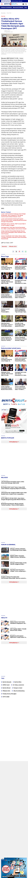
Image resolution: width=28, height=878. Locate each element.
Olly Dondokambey (19, 691)
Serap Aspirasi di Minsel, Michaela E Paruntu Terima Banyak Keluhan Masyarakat (6, 339)
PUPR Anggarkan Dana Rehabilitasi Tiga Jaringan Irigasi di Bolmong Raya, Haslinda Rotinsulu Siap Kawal (21, 310)
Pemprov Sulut (17, 688)
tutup (3, 858)
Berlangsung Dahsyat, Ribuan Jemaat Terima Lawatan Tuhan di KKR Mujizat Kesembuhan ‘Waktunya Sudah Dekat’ (12, 504)
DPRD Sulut (6, 685)
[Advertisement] (14, 459)
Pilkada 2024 (13, 246)
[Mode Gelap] (23, 4)
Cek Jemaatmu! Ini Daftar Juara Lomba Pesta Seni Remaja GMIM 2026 (12, 482)
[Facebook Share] (13, 251)
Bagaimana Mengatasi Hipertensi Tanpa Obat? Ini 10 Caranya (18, 636)
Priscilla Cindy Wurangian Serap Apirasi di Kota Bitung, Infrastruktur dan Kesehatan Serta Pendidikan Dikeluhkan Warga (20, 325)
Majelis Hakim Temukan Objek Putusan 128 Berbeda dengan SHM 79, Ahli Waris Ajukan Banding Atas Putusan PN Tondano (18, 556)
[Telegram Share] (22, 251)
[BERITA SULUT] (11, 4)
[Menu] (2, 4)
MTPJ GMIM (6, 696)
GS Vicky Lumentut (18, 685)
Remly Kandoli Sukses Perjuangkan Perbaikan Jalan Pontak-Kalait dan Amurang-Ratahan (6, 310)
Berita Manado (7, 682)
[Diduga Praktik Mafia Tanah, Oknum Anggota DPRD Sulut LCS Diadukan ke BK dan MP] (5, 564)
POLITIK (3, 16)
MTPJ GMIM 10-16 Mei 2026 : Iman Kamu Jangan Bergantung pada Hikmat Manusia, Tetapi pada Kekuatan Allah (13, 498)
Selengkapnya (13, 441)
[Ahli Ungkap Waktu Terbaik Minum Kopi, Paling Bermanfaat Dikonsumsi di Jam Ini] (5, 630)
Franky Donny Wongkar (9, 693)
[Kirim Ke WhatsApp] (25, 251)
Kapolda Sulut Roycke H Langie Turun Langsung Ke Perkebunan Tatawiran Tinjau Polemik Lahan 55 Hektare (18, 570)
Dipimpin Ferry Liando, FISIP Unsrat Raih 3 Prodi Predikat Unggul (13, 224)
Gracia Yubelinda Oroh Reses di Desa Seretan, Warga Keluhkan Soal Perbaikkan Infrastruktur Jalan (21, 339)
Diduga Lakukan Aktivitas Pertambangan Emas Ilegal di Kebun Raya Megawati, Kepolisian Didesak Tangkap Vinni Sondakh (18, 549)
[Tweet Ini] (16, 251)
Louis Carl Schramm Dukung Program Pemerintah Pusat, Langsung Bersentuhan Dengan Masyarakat (14, 220)
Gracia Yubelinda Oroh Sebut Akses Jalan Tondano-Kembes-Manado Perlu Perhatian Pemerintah (14, 237)
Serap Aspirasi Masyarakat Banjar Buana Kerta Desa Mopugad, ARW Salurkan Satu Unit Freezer (13, 232)
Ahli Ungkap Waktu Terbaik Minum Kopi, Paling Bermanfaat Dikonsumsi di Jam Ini (18, 629)
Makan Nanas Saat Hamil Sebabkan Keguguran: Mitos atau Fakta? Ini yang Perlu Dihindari (18, 622)
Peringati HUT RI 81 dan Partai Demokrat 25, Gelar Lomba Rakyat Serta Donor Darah (13, 228)
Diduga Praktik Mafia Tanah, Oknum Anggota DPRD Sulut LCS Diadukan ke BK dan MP (18, 563)
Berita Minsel (6, 688)
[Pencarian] (26, 4)
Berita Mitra (17, 682)
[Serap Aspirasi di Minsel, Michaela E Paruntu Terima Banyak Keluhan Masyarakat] (7, 333)
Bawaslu (4, 246)
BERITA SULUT (7, 31)
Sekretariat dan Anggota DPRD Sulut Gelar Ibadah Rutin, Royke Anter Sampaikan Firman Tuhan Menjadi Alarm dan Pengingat (14, 493)
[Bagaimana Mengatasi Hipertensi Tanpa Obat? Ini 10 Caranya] (5, 637)
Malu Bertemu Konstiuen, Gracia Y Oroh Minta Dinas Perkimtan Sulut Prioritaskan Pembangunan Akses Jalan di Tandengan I (7, 325)
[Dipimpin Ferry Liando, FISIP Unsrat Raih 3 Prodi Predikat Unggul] (7, 275)
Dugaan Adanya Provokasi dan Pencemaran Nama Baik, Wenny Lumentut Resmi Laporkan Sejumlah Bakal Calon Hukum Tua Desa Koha (13, 577)
